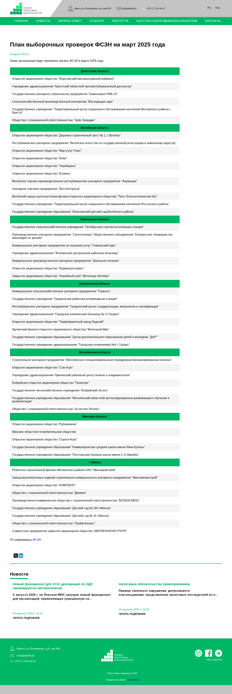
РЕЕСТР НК (120, 21)
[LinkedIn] (21, 555)
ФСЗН (37, 539)
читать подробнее (26, 617)
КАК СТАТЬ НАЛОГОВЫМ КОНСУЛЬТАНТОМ (166, 21)
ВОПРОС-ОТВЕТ (70, 21)
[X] (16, 555)
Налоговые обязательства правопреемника (154, 584)
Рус (210, 7)
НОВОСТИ (43, 21)
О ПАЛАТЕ (97, 21)
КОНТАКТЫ (213, 21)
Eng (218, 7)
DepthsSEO (133, 680)
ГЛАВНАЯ (21, 21)
